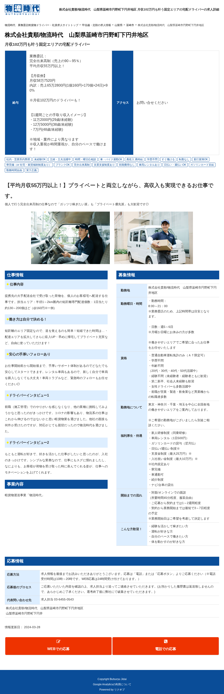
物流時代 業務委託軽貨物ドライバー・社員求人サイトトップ (41, 25)
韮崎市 (130, 25)
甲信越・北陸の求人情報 (96, 25)
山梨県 (118, 25)
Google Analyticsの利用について (112, 684)
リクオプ (119, 689)
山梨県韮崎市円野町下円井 (24, 613)
